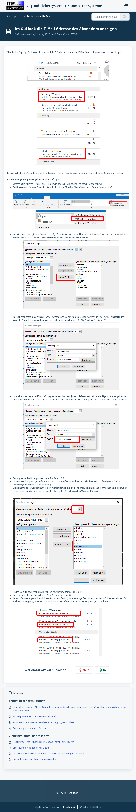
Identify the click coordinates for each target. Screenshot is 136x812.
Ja (104, 670)
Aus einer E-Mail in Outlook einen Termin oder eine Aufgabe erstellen (49, 753)
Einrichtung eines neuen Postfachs (31, 728)
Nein (86, 670)
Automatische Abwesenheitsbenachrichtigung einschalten (44, 722)
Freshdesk (69, 807)
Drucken (18, 693)
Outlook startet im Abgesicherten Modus (34, 759)
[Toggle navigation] (126, 5)
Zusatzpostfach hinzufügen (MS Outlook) (34, 716)
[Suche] (125, 17)
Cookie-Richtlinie (90, 807)
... (20, 16)
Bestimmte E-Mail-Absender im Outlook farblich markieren (43, 741)
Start (9, 16)
